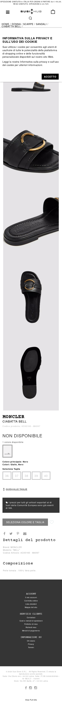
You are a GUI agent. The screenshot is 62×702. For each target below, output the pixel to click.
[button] (50, 77)
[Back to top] (52, 692)
